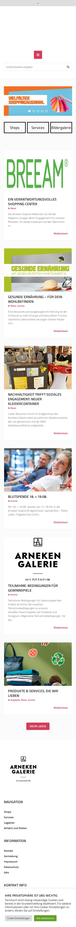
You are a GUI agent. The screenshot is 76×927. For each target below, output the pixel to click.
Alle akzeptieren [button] (45, 918)
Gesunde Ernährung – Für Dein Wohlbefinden (35, 288)
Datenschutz (11, 856)
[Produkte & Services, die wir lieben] (38, 653)
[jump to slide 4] (42, 100)
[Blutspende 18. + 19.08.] (38, 458)
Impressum (11, 850)
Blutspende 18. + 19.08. (27, 485)
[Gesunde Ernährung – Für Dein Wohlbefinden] (38, 258)
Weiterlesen (61, 222)
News (13, 197)
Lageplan (9, 811)
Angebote (15, 688)
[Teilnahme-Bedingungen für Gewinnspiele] (38, 547)
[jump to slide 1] (29, 100)
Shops (14, 116)
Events (14, 489)
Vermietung (11, 845)
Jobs (6, 861)
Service (21, 294)
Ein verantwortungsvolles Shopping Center (32, 190)
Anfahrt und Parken (15, 817)
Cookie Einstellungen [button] (18, 918)
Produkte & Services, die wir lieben (33, 682)
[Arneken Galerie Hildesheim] (38, 23)
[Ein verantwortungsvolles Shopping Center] (38, 161)
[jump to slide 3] (38, 100)
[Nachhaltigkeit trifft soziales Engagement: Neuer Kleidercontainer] (38, 356)
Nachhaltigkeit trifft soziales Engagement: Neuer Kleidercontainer (34, 388)
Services (37, 116)
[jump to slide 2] (34, 100)
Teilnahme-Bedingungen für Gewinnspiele (33, 577)
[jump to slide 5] (46, 100)
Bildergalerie (61, 116)
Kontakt (8, 839)
